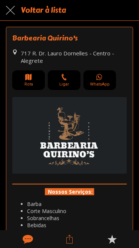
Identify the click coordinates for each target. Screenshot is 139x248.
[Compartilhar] (69, 239)
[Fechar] (10, 10)
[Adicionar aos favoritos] (112, 239)
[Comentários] (27, 239)
